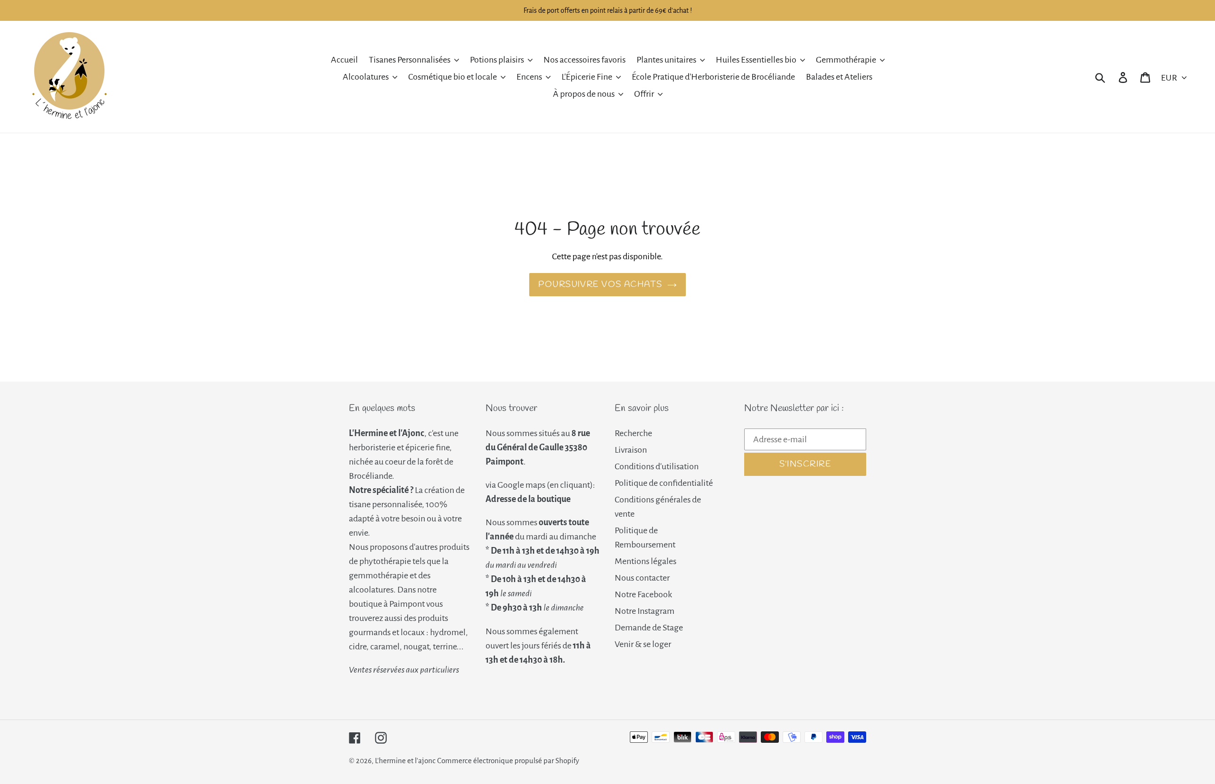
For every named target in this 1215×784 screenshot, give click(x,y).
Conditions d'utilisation (657, 466)
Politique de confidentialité (664, 483)
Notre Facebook (643, 594)
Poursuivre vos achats (600, 284)
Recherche (633, 433)
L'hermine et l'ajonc (405, 761)
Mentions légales (645, 561)
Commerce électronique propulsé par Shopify (508, 761)
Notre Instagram (644, 611)
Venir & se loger (643, 644)
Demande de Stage (649, 627)
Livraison (631, 450)
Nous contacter (642, 578)
